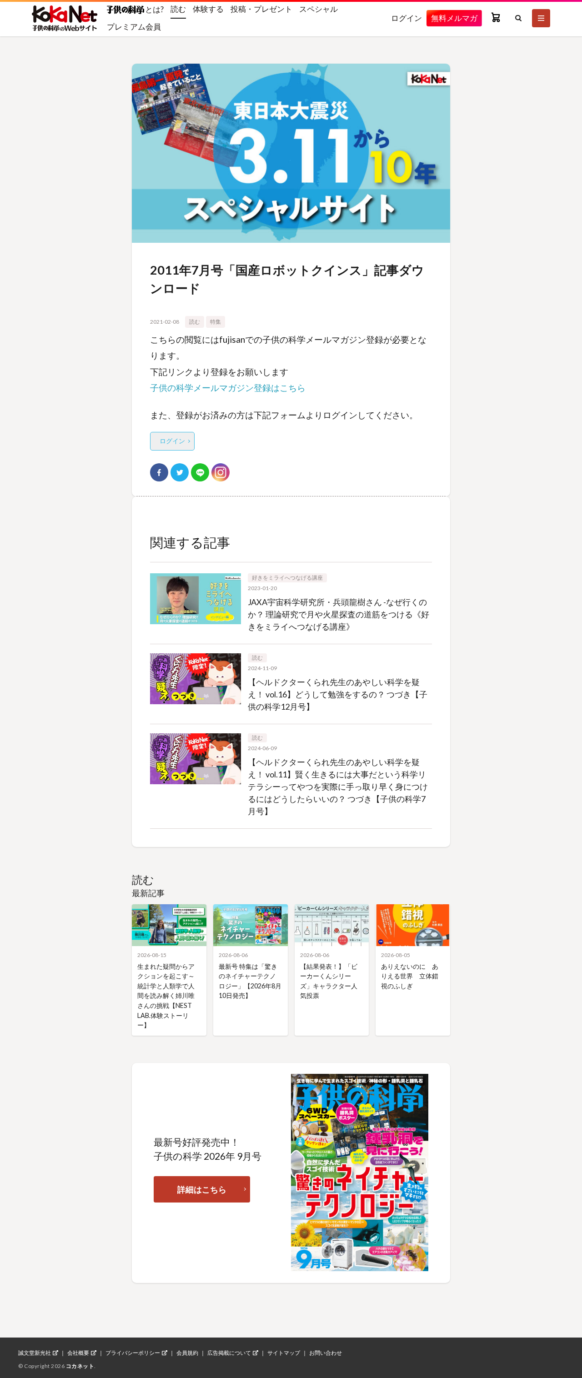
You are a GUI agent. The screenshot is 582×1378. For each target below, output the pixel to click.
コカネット (80, 1366)
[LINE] (200, 472)
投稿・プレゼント (261, 9)
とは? (154, 9)
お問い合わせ (325, 1353)
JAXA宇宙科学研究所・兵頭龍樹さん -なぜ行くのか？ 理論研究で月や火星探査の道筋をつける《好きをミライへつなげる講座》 (338, 614)
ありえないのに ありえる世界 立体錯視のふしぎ (409, 976)
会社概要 (78, 1353)
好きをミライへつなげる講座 (287, 577)
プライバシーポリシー (132, 1353)
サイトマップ (283, 1353)
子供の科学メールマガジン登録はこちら (228, 387)
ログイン (406, 18)
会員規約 (187, 1353)
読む (178, 9)
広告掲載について (229, 1353)
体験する (208, 9)
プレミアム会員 (134, 26)
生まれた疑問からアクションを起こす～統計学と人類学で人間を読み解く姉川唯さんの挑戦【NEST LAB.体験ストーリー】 (166, 995)
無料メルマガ (454, 18)
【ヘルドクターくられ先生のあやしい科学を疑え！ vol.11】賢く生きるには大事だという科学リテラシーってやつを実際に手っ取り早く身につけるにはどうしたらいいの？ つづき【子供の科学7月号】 (338, 786)
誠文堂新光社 (34, 1353)
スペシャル (318, 9)
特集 (215, 321)
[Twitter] (180, 472)
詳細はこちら (201, 1189)
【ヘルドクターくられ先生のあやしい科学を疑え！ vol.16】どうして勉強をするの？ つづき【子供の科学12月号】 (337, 694)
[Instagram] (220, 472)
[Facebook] (159, 472)
